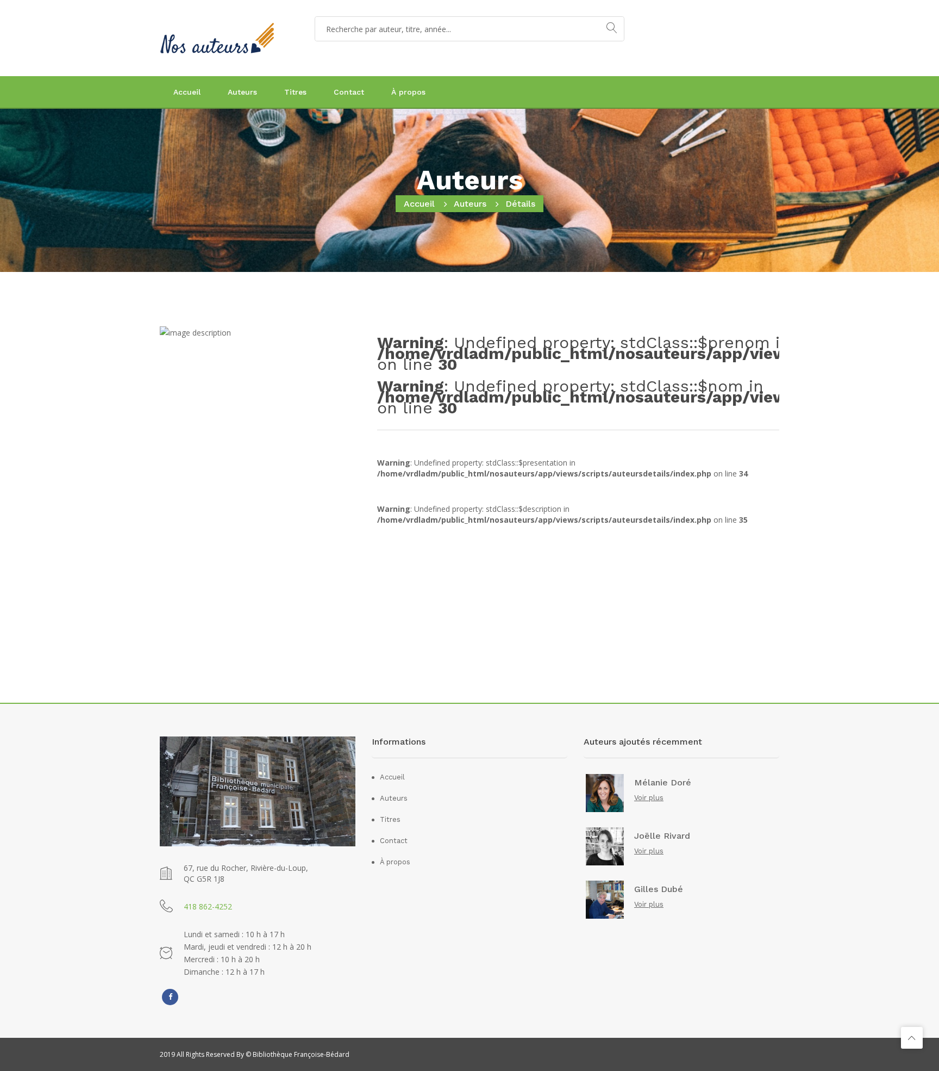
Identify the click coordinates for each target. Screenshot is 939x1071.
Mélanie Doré (662, 782)
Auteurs (242, 92)
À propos (408, 92)
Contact (349, 92)
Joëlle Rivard (662, 836)
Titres (295, 92)
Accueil (187, 92)
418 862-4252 (208, 906)
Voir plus (648, 798)
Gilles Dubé (658, 889)
